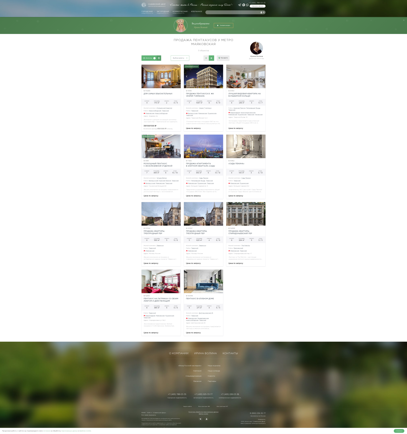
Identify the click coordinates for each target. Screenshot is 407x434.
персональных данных (69, 431)
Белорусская (193, 113)
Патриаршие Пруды (253, 108)
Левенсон (160, 245)
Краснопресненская (248, 112)
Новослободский (155, 110)
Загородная (163, 12)
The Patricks (245, 245)
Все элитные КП (222, 406)
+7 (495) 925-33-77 (203, 394)
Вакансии (197, 381)
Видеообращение (201, 23)
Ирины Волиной (200, 27)
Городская (147, 12)
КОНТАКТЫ (230, 353)
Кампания (197, 371)
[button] (144, 76)
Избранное (196, 11)
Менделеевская (203, 318)
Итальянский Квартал (164, 108)
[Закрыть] (403, 20)
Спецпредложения (193, 376)
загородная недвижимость (203, 397)
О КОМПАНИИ (178, 353)
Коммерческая (180, 12)
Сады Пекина (203, 178)
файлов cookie (85, 431)
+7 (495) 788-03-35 (257, 3)
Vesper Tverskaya (205, 108)
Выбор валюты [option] (178, 58)
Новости (211, 376)
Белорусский (153, 180)
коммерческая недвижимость (230, 397)
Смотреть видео (225, 25)
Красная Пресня (239, 108)
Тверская (165, 110)
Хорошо (399, 430)
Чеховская (259, 114)
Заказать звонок (257, 6)
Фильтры (150, 58)
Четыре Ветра (162, 178)
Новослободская (161, 113)
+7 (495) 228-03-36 (230, 394)
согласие (46, 431)
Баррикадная (235, 112)
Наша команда (214, 371)
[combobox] (174, 57)
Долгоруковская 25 (206, 313)
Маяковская (150, 113)
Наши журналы (214, 365)
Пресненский (238, 248)
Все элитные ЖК (204, 406)
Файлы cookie (203, 413)
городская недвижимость (177, 397)
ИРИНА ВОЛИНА (205, 353)
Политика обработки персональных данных (203, 412)
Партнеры (212, 381)
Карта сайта (187, 406)
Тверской (194, 110)
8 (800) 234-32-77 (258, 413)
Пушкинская (212, 113)
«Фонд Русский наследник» (189, 365)
